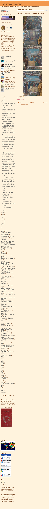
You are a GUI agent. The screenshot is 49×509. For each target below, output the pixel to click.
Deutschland (2, 362)
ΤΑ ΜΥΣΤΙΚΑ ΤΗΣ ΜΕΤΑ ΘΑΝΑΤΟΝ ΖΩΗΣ (6, 342)
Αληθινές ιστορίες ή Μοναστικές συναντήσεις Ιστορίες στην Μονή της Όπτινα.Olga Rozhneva (7, 236)
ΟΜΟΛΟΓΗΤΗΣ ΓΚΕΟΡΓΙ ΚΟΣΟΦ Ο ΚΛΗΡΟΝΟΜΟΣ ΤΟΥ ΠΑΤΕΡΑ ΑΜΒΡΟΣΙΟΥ (7, 304)
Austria (1, 354)
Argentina (2, 353)
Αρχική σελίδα (32, 102)
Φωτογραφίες (2, 352)
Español (2, 364)
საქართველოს (3, 392)
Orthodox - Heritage (3, 377)
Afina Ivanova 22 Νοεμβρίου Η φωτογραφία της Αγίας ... (8, 179)
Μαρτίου (3, 215)
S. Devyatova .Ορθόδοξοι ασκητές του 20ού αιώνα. (7, 383)
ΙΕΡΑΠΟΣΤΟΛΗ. (3, 273)
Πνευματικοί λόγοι (3, 319)
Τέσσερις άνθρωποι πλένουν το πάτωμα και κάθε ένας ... (8, 109)
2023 (2, 98)
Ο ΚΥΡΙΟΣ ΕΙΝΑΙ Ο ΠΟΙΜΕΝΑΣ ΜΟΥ (5, 300)
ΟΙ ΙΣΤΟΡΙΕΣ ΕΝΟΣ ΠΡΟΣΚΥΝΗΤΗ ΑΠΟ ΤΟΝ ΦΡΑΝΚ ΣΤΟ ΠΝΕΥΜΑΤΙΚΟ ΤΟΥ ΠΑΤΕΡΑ (7, 302)
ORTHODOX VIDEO (3, 378)
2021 (2, 99)
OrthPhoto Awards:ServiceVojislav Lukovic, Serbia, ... (8, 129)
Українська (2, 391)
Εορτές (1, 259)
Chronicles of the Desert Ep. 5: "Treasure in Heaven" (8, 206)
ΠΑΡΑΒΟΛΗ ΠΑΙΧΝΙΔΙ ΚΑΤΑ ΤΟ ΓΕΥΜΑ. (6, 168)
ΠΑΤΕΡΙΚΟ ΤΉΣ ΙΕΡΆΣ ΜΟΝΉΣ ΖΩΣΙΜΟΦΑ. (6, 310)
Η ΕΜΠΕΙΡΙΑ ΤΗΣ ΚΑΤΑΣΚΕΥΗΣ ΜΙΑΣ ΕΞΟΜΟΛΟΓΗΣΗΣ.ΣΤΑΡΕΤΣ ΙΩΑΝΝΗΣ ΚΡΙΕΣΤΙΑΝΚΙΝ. (8, 265)
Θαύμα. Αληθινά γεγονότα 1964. (5, 271)
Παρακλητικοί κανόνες (3, 308)
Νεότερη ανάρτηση (19, 102)
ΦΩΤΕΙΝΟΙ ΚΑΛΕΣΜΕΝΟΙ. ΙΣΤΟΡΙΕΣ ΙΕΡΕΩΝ (6, 351)
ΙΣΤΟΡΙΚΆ (2, 278)
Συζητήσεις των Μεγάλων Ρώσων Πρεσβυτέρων (7, 338)
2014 (2, 220)
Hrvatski (2, 367)
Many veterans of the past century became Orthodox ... (8, 123)
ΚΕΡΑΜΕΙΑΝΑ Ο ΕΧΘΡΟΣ (4, 283)
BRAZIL (2, 357)
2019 (2, 101)
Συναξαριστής (2, 340)
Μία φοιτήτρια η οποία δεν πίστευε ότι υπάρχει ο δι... (8, 159)
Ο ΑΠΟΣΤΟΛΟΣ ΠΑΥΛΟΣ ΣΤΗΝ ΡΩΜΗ (6, 187)
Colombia (2, 359)
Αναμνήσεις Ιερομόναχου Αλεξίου (5, 237)
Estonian (2, 365)
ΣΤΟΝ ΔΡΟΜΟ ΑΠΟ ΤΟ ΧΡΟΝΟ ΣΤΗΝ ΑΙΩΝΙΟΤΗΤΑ (7, 335)
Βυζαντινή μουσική (3, 252)
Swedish (2, 385)
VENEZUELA (2, 389)
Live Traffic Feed (6, 455)
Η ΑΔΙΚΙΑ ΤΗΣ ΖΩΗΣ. (7, 72)
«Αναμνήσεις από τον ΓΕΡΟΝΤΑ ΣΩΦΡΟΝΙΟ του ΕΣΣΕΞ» (8, 139)
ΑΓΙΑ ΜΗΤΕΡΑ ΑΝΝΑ (3, 230)
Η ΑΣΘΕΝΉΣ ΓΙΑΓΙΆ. (4, 135)
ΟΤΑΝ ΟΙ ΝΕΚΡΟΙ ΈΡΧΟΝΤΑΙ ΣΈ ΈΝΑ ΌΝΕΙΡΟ (7, 306)
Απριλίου (3, 214)
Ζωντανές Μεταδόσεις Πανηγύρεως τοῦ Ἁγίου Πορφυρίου (8, 173)
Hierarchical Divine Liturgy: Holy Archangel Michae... (8, 144)
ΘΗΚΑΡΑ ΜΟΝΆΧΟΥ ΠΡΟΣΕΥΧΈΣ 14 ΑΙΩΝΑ (6, 272)
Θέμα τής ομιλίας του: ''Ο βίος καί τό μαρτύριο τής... (7, 197)
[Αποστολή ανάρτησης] (25, 96)
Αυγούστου (3, 211)
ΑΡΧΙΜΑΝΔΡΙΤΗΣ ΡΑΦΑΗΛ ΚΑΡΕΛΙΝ (5, 248)
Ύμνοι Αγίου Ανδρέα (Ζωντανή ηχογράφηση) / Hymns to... (8, 117)
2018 (2, 217)
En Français (2, 363)
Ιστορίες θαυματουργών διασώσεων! (5, 276)
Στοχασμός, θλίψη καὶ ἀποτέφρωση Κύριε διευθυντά (8, 158)
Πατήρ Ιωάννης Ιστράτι (3, 313)
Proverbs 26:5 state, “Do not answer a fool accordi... (8, 161)
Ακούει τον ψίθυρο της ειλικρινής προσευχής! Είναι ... (8, 136)
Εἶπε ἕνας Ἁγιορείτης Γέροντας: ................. (7, 115)
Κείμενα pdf (2, 282)
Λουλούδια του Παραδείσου (4, 287)
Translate (7, 11)
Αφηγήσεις (2, 249)
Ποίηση (2, 320)
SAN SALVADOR (3, 384)
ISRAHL (2, 370)
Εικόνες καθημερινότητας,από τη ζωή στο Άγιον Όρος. (8, 131)
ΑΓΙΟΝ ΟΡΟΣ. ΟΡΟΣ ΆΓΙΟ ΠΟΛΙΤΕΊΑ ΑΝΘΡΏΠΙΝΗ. (8, 125)
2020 (2, 100)
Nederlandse (2, 374)
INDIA (1, 368)
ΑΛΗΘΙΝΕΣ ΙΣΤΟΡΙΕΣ (3, 235)
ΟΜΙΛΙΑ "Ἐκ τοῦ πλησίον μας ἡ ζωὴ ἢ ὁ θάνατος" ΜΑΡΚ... (8, 163)
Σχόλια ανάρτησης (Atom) (24, 104)
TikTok (1, 387)
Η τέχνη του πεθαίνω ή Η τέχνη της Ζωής (6, 270)
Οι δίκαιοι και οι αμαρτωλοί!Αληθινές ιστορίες (6, 301)
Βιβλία (1, 250)
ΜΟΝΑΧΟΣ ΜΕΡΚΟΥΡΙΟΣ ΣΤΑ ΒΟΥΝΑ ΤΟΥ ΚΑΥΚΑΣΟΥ (8, 294)
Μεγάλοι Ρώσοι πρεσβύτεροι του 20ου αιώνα (6, 288)
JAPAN (1, 371)
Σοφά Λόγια (2, 330)
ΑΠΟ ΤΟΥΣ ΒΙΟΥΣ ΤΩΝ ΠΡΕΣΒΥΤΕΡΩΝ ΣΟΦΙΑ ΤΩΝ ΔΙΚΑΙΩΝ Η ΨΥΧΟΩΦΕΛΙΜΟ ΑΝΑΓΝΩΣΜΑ (7, 241)
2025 (2, 96)
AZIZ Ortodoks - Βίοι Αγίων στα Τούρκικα (6, 355)
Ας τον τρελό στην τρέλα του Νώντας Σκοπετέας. (7, 177)
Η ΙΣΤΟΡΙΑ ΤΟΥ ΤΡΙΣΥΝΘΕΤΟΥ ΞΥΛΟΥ (6, 83)
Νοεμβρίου (3, 102)
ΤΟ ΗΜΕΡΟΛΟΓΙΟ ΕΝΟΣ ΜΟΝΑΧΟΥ (5, 344)
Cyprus (1, 360)
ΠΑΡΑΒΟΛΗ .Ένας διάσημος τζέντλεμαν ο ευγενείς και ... (8, 166)
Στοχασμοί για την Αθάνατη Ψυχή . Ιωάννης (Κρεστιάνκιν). (8, 337)
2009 (2, 224)
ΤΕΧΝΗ (2, 343)
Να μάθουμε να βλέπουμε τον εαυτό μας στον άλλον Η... (8, 152)
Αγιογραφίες (20, 97)
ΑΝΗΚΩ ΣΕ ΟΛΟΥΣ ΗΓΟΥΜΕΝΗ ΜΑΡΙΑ (6, 238)
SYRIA (1, 386)
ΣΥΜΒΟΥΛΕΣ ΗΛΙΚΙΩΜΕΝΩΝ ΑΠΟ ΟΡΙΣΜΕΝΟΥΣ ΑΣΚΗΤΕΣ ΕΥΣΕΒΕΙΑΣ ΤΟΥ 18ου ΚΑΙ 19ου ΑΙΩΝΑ (7, 339)
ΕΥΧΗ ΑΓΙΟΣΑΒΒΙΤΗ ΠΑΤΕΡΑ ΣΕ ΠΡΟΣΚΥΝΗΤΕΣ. (9, 80)
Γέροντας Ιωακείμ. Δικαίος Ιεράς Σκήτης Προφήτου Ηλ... (8, 180)
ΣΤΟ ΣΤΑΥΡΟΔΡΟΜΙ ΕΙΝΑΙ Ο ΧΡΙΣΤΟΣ (6, 333)
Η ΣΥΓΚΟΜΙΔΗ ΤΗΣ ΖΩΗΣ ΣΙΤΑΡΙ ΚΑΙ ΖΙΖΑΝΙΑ (7, 269)
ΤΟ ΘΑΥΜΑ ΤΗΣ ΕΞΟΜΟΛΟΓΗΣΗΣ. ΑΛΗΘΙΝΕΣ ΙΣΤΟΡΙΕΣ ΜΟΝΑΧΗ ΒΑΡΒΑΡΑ (7, 347)
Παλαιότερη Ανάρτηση (45, 102)
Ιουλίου (3, 212)
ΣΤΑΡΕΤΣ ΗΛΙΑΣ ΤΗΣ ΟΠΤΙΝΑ (4, 331)
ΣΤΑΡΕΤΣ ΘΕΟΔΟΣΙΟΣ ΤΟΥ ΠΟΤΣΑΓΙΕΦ (6, 332)
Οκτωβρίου (3, 210)
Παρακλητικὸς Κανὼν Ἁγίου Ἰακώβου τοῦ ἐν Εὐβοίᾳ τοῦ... (8, 113)
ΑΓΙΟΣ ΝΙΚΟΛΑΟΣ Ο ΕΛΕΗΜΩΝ (5, 234)
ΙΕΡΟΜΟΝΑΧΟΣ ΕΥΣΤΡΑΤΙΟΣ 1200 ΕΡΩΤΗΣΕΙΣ (7, 275)
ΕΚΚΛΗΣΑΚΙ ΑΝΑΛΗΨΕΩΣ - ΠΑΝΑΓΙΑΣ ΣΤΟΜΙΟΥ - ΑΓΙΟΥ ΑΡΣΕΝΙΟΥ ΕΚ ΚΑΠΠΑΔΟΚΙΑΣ (10, 68)
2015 (2, 219)
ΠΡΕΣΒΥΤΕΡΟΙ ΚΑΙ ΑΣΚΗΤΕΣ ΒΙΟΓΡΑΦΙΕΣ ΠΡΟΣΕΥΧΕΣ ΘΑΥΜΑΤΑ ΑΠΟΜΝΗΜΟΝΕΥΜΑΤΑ (8, 322)
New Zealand (2, 375)
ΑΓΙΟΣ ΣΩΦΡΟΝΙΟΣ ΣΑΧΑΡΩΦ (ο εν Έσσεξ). (7, 148)
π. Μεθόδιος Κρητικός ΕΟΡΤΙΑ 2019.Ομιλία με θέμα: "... (8, 184)
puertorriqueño (2, 381)
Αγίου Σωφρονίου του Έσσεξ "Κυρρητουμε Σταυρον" (8, 138)
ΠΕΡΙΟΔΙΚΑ (2, 317)
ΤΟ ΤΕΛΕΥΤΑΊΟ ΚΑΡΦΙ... (8, 56)
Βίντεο (1, 251)
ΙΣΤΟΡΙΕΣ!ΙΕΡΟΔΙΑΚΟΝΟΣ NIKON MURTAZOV (7, 277)
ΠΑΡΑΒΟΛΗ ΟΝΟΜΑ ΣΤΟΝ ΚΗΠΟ (6, 165)
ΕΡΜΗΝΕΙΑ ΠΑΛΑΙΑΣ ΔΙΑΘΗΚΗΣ (5, 262)
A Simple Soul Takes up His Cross (6, 171)
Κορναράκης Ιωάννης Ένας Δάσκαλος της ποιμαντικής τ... (8, 172)
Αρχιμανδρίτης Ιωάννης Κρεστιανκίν (5, 246)
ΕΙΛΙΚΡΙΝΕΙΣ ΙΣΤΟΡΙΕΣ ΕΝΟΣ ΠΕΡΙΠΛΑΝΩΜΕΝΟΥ (7, 258)
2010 (2, 223)
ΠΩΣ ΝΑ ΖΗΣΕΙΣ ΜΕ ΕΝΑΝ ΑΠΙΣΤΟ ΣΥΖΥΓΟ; (6, 325)
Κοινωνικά (2, 286)
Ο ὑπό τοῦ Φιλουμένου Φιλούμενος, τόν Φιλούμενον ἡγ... (8, 137)
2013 (2, 221)
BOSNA (2, 356)
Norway (2, 376)
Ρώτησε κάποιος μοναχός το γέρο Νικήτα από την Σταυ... (8, 162)
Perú (1, 379)
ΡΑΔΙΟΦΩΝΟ (2, 327)
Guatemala (2, 366)
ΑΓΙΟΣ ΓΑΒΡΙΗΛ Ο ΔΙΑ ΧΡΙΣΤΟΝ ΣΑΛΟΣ (6, 232)
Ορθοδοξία (2, 305)
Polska (1, 380)
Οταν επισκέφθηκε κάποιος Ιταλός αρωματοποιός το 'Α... (8, 103)
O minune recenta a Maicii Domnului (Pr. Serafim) (7, 120)
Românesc (2, 382)
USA (1, 388)
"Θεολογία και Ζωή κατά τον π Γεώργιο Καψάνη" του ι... (8, 164)
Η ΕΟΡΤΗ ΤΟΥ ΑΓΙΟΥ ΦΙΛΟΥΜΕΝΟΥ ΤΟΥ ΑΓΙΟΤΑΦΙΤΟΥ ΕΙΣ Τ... (7, 119)
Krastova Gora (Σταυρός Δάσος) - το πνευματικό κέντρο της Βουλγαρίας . (9, 76)
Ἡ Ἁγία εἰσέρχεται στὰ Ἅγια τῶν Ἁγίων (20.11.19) (7, 201)
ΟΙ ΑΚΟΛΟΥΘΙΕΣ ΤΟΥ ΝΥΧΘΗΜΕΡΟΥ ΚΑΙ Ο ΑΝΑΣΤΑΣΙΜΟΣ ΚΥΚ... (7, 202)
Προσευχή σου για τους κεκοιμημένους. (6, 323)
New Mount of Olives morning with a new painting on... (8, 126)
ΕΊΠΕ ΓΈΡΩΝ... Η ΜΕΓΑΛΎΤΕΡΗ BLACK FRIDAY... (8, 128)
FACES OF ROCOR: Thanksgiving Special (7, 142)
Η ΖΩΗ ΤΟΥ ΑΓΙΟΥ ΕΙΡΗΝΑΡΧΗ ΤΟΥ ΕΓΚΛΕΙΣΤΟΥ (7, 266)
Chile (1, 358)
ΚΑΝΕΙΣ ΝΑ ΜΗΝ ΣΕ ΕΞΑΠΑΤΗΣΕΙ (5, 280)
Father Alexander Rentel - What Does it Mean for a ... (8, 112)
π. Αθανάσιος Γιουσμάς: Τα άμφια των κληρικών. (7, 121)
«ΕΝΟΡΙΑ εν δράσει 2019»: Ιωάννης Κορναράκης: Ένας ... (8, 196)
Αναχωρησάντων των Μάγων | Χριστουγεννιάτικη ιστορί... (8, 186)
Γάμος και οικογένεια (3, 253)
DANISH (2, 361)
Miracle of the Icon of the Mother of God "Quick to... (8, 170)
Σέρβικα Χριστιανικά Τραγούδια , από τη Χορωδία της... (8, 183)
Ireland (1, 369)
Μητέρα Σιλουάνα (3, 291)
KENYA (2, 372)
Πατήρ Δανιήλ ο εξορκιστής (4, 311)
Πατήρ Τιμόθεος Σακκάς (4, 316)
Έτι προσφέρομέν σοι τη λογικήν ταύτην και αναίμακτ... (8, 132)
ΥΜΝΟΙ (1, 349)
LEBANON (2, 373)
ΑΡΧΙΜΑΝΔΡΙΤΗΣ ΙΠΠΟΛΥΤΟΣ (5, 245)
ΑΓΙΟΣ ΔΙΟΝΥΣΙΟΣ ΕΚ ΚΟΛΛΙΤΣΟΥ (5, 233)
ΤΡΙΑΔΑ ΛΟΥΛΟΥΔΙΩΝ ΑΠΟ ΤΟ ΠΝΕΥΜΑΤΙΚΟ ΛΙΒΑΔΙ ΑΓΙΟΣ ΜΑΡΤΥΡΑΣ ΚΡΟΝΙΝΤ (7, 348)
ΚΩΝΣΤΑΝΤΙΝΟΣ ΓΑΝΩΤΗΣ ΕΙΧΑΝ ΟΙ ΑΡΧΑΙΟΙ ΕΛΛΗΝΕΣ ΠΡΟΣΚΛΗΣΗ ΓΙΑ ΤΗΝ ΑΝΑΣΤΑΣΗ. (9, 89)
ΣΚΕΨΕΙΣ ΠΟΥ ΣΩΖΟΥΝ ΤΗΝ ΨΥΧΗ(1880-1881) (7, 329)
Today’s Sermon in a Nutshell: (5, 195)
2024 (2, 97)
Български (2, 390)
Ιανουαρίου (3, 216)
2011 (2, 222)
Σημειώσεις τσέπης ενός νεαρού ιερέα (5, 328)
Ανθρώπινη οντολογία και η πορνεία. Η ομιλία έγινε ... (8, 194)
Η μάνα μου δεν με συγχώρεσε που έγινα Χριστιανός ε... (8, 141)
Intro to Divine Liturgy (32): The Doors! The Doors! (8, 143)
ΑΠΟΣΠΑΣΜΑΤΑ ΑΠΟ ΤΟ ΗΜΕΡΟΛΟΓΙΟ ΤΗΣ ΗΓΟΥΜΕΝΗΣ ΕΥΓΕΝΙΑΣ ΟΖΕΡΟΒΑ (6, 243)
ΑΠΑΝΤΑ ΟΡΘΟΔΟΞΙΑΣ (12, 4)
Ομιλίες (1, 303)
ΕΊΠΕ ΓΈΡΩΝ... (4, 134)
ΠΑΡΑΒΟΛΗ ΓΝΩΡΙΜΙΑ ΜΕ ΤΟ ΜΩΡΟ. (6, 176)
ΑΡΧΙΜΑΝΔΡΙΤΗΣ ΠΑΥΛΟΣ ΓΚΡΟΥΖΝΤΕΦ (6, 247)
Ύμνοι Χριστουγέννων (3, 350)
